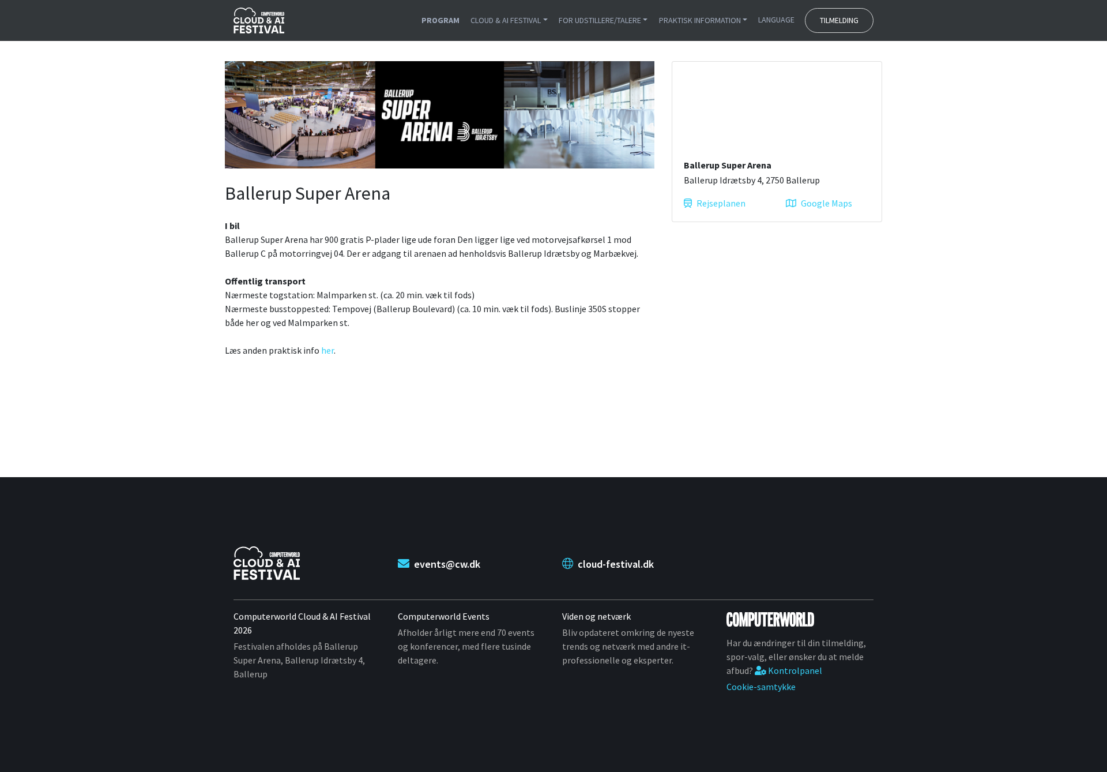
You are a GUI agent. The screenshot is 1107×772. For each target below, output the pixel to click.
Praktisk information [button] (700, 20)
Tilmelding (839, 20)
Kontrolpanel (794, 670)
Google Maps (826, 203)
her (327, 350)
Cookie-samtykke (761, 686)
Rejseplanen (720, 203)
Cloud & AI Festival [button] (505, 20)
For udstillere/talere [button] (600, 20)
